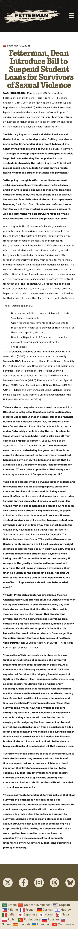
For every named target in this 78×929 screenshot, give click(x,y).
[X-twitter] (8, 882)
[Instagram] (39, 882)
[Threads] (54, 882)
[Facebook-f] (23, 882)
